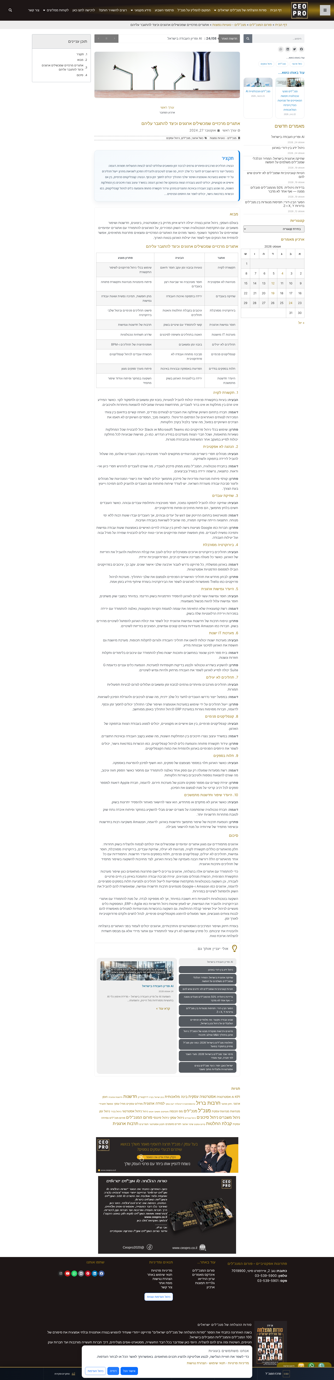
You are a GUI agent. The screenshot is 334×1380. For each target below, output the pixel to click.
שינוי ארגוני (187, 1124)
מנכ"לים (282, 63)
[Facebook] (101, 1273)
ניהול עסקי (177, 1118)
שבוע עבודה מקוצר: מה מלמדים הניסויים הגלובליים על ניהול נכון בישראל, (211, 1021)
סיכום (80, 75)
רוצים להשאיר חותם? (113, 10)
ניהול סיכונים (207, 1117)
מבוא (80, 59)
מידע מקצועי (142, 10)
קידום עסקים (199, 1124)
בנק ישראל (159, 1097)
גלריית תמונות (205, 1283)
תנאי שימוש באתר (159, 1275)
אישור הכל (129, 1371)
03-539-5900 (266, 1276)
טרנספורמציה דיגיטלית (185, 1104)
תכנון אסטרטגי (157, 1124)
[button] (10, 10)
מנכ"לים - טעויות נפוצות (229, 25)
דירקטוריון (143, 1097)
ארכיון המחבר (167, 112)
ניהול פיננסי (161, 1117)
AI (233, 1097)
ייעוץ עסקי (170, 1104)
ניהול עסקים (266, 63)
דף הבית (275, 10)
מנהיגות (235, 1111)
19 (273, 293)
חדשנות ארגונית (115, 1097)
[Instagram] (61, 1273)
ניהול (145, 1111)
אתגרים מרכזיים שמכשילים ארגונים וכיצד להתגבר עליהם (62, 67)
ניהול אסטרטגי (132, 1111)
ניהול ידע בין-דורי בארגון (288, 148)
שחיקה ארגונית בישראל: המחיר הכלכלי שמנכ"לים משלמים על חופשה (278, 160)
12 (273, 283)
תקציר (80, 54)
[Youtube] (67, 1273)
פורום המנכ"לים (260, 25)
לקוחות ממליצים (58, 10)
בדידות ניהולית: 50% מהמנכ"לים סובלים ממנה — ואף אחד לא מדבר (277, 189)
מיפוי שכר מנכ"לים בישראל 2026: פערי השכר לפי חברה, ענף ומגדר (209, 1056)
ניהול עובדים (190, 1118)
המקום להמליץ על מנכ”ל (194, 10)
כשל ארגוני (297, 63)
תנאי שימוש (217, 1363)
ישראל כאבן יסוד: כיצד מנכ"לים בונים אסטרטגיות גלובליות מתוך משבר (213, 1067)
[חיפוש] (248, 38)
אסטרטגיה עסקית (202, 1096)
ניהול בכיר (116, 1111)
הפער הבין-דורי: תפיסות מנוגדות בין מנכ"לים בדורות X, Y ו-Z (209, 1010)
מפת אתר (165, 1283)
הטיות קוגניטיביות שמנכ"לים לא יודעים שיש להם (208, 988)
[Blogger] (81, 1273)
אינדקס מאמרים (203, 1275)
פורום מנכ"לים (117, 1117)
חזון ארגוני (226, 1103)
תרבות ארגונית (125, 1123)
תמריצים (144, 1124)
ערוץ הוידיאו (206, 1279)
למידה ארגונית (154, 1103)
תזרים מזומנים (173, 1124)
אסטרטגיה (224, 1097)
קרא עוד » (163, 1009)
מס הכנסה (176, 1111)
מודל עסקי (119, 1103)
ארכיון (211, 1287)
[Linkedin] (95, 1273)
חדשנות (130, 1096)
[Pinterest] (88, 1273)
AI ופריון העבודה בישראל (287, 137)
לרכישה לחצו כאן (84, 10)
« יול (301, 323)
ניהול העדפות (95, 1371)
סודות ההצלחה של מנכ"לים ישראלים (242, 10)
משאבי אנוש (154, 1111)
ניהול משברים (229, 1117)
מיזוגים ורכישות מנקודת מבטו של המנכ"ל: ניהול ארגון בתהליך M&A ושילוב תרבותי (208, 1033)
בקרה (151, 1097)
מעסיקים (165, 1111)
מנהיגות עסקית (220, 1111)
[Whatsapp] (74, 1273)
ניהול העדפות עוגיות (158, 1297)
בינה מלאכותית (176, 1096)
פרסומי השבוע (164, 10)
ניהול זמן (104, 1111)
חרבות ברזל (208, 1103)
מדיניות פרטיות (161, 1270)
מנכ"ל (204, 1110)
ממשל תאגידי (106, 1103)
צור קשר (33, 10)
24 (290, 303)
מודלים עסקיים (134, 1103)
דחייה (113, 1371)
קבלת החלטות (219, 1123)
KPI (237, 1097)
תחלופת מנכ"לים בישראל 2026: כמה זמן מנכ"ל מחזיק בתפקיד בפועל (208, 1044)
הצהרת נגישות (162, 1279)
